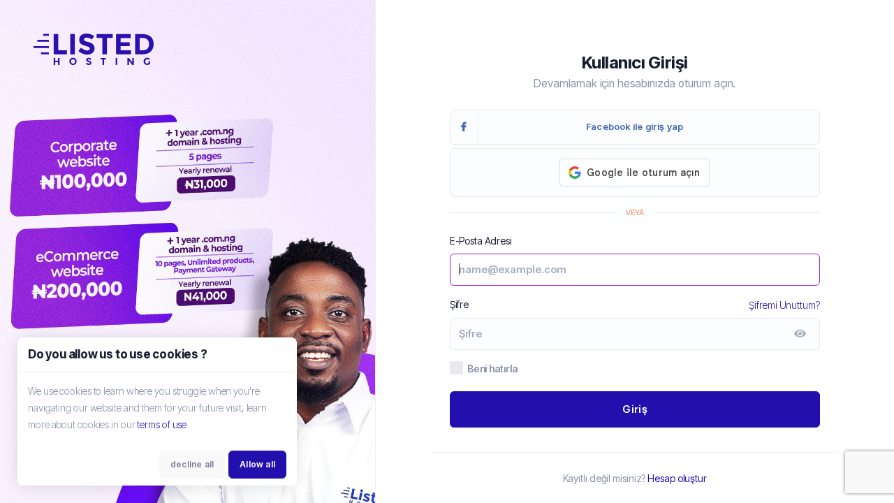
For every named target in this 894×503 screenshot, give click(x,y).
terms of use (161, 424)
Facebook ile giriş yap (634, 126)
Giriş (634, 409)
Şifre (459, 304)
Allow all (257, 464)
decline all (192, 464)
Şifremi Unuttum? (784, 305)
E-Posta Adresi (481, 241)
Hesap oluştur (677, 478)
